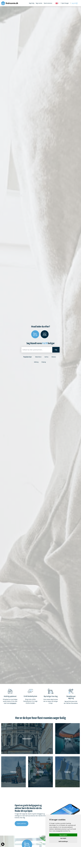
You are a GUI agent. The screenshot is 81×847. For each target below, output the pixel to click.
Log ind (74, 3)
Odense (53, 357)
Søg (56, 350)
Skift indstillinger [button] (63, 841)
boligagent (13, 703)
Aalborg (36, 362)
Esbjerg (44, 362)
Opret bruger (65, 3)
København (38, 357)
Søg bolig (31, 3)
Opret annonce (48, 3)
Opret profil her (21, 823)
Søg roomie (39, 3)
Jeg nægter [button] (63, 838)
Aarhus (46, 357)
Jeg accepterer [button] (63, 835)
